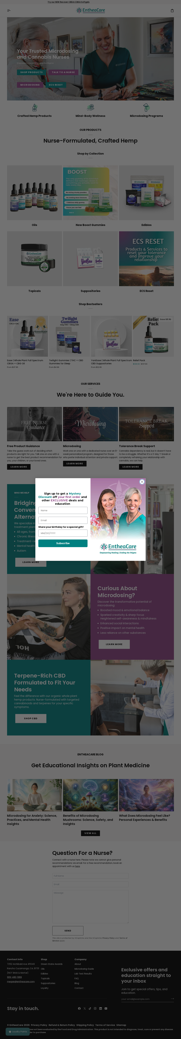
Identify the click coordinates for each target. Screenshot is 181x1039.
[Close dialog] (142, 481)
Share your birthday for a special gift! (61, 527)
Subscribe (63, 543)
